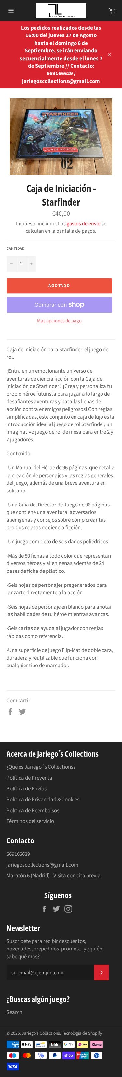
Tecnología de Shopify (82, 1033)
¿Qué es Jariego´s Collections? (41, 767)
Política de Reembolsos (33, 810)
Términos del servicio (30, 821)
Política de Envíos (27, 789)
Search (14, 1012)
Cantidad (16, 248)
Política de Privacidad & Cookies (43, 799)
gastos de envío (84, 223)
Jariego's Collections (41, 1033)
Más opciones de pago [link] (59, 321)
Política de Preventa (29, 778)
